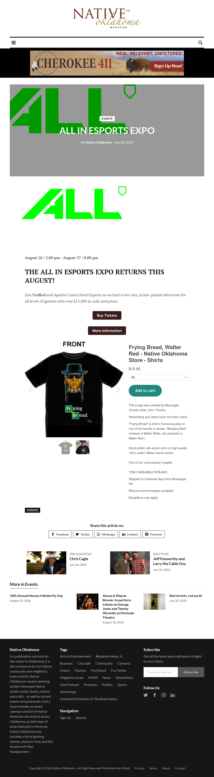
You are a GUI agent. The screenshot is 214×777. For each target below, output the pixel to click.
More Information (107, 330)
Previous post (81, 554)
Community (104, 663)
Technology (68, 692)
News (107, 677)
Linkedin (132, 534)
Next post (161, 554)
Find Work (98, 670)
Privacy (139, 768)
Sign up (65, 718)
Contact (180, 768)
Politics (107, 685)
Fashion (80, 670)
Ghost (126, 768)
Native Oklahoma (96, 142)
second (81, 718)
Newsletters (124, 677)
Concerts (124, 663)
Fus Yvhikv (118, 670)
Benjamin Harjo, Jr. (109, 656)
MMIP (93, 677)
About (166, 768)
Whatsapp (108, 534)
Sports (122, 685)
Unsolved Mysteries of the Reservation (88, 699)
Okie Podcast (69, 685)
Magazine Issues (72, 677)
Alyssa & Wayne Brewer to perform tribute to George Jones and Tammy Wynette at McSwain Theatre (118, 606)
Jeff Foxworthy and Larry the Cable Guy (169, 561)
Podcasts (90, 685)
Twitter (85, 534)
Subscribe (191, 672)
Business (66, 663)
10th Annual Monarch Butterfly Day (36, 596)
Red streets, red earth (185, 596)
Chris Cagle (79, 558)
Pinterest (156, 534)
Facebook (62, 534)
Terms (153, 768)
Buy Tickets (107, 315)
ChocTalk (84, 663)
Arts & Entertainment (75, 656)
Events (107, 118)
